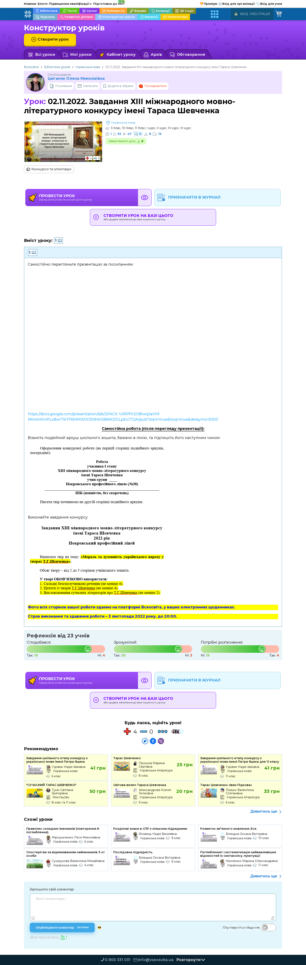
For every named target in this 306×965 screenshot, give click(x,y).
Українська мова (88, 67)
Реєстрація (260, 14)
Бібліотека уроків (57, 67)
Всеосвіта (31, 67)
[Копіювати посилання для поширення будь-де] (145, 741)
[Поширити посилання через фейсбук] (153, 741)
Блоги (42, 4)
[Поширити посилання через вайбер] (161, 741)
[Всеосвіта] (27, 14)
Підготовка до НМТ (109, 3)
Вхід (244, 14)
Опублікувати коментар (62, 927)
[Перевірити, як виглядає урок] (144, 197)
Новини (30, 4)
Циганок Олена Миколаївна (76, 78)
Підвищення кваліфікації (70, 4)
